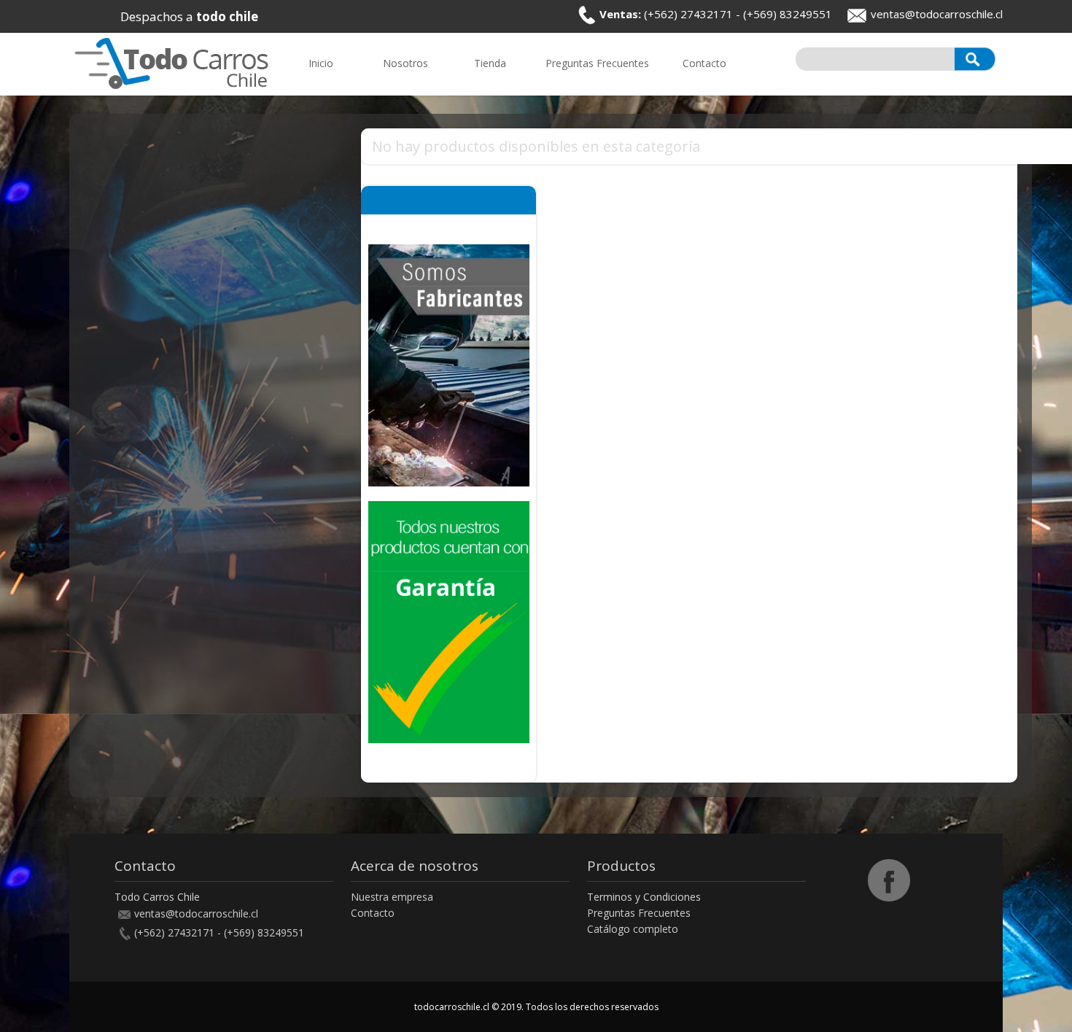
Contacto (373, 913)
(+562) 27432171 (688, 14)
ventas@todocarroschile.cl (937, 14)
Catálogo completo (632, 929)
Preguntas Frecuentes (639, 913)
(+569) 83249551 (787, 14)
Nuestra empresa (392, 897)
